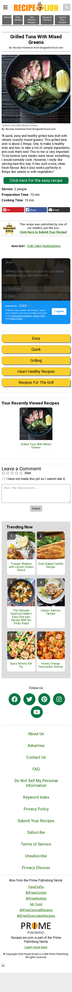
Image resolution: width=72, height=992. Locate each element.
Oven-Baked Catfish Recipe (50, 565)
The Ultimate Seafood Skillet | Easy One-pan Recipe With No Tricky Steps (21, 617)
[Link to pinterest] (44, 699)
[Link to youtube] (37, 712)
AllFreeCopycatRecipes (36, 910)
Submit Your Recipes (36, 820)
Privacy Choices (36, 867)
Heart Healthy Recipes (36, 371)
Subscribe (36, 832)
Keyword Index (36, 797)
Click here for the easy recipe (36, 180)
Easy (36, 338)
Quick (36, 349)
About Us (36, 733)
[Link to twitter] (29, 699)
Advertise (36, 745)
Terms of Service (36, 844)
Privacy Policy (36, 809)
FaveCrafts (36, 887)
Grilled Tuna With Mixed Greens (36, 446)
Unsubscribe (36, 856)
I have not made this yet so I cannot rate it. (35, 479)
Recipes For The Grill (36, 382)
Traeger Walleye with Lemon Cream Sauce (21, 567)
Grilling (36, 360)
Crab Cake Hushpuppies (44, 246)
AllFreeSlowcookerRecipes (36, 916)
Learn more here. (36, 947)
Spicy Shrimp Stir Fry (21, 665)
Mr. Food (36, 904)
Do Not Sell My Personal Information (36, 783)
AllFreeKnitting (36, 898)
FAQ (36, 769)
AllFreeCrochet (36, 893)
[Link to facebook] (15, 699)
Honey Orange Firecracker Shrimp (51, 665)
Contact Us (36, 757)
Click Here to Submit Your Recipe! (43, 232)
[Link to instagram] (59, 699)
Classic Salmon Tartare (51, 612)
